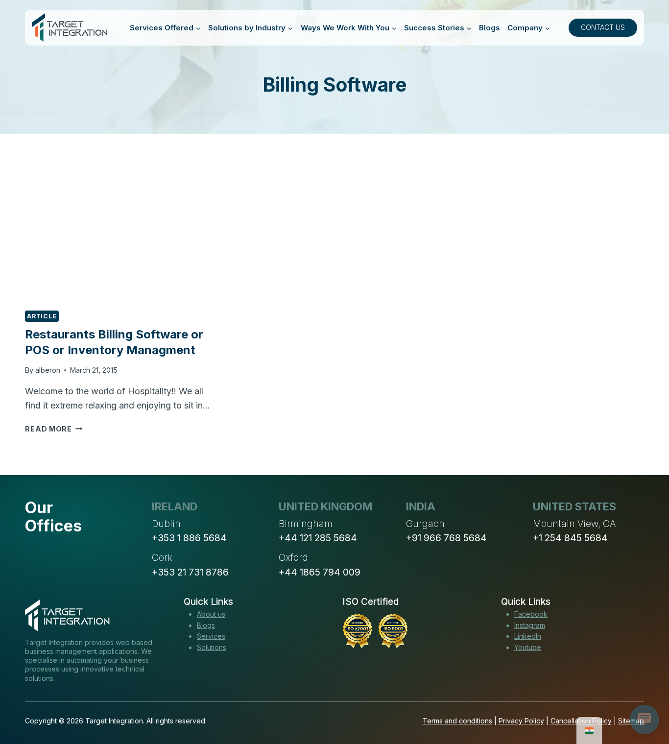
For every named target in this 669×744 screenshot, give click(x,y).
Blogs (489, 27)
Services (211, 636)
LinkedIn (527, 636)
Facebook (531, 614)
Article (41, 316)
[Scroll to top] (643, 700)
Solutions (211, 647)
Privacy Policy (521, 721)
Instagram (529, 625)
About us (211, 614)
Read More (53, 429)
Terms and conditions (457, 721)
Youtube (527, 647)
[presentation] (121, 237)
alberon (47, 370)
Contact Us (603, 27)
